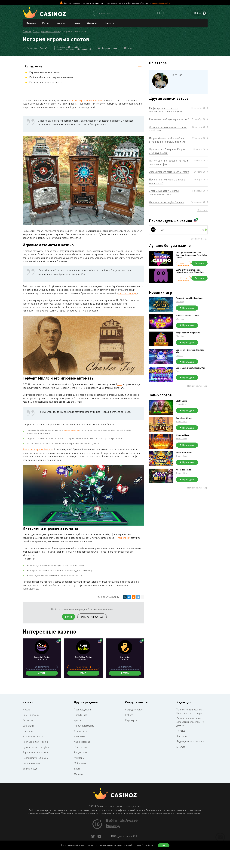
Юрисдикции (80, 747)
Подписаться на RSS (125, 836)
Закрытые (28, 720)
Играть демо (188, 308)
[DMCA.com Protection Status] (113, 827)
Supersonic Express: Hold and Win (190, 351)
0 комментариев (109, 48)
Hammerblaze (182, 435)
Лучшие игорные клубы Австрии (166, 202)
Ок (164, 845)
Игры (45, 23)
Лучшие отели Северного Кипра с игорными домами (167, 151)
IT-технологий (122, 537)
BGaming (180, 301)
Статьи (76, 23)
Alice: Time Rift (183, 470)
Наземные (79, 736)
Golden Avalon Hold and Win (189, 298)
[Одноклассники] (133, 597)
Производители (82, 709)
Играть (42, 673)
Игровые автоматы (33, 736)
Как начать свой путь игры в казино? (169, 119)
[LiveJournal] (125, 597)
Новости (109, 23)
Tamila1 (43, 48)
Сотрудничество (134, 709)
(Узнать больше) (149, 845)
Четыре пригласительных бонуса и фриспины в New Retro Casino (191, 255)
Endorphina (181, 404)
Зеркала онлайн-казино (36, 752)
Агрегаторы (80, 731)
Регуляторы (80, 752)
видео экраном (71, 429)
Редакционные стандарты (190, 741)
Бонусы (60, 23)
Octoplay (179, 355)
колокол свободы (127, 293)
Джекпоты (28, 725)
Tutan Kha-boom (184, 452)
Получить (199, 263)
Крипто (78, 720)
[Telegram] (138, 597)
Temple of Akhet (184, 418)
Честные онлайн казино (35, 741)
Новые (26, 709)
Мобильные (80, 763)
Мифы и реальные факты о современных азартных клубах (165, 109)
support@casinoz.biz (161, 3)
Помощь (180, 730)
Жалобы (92, 23)
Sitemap (180, 746)
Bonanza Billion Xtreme (187, 315)
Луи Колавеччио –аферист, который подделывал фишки (168, 162)
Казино (31, 23)
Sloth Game (181, 401)
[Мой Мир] (129, 597)
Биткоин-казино (31, 763)
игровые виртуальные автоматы (86, 100)
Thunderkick (181, 421)
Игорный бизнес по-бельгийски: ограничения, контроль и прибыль (167, 140)
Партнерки (131, 720)
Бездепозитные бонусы (35, 757)
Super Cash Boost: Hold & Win (190, 368)
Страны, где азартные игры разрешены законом (164, 192)
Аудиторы (79, 757)
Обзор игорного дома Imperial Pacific (169, 171)
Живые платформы (84, 725)
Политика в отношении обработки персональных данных (190, 722)
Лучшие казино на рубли (36, 747)
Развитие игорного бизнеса (38, 449)
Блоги (77, 768)
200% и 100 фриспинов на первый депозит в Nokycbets (190, 271)
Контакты (181, 736)
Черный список (31, 714)
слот (119, 384)
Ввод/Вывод (80, 714)
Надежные (28, 731)
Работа (129, 714)
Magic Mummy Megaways (188, 333)
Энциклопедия (30, 768)
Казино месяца (82, 741)
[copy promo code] (89, 667)
